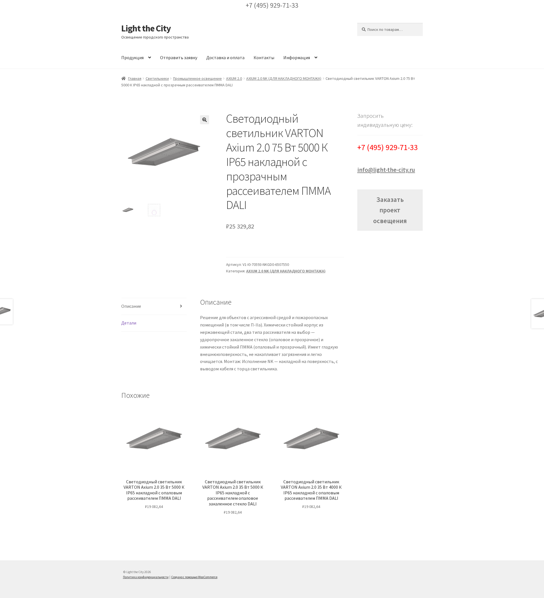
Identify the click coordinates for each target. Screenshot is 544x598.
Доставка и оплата (225, 57)
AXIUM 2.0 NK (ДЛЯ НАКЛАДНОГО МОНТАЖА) (283, 78)
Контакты (264, 57)
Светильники (157, 78)
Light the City (146, 28)
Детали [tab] (128, 323)
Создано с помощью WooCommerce (194, 577)
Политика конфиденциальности (146, 577)
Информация (296, 57)
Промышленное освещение (197, 78)
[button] (204, 119)
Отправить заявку (178, 57)
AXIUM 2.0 (234, 78)
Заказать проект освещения (390, 210)
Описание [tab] (131, 306)
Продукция (132, 57)
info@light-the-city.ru (386, 170)
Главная (134, 78)
